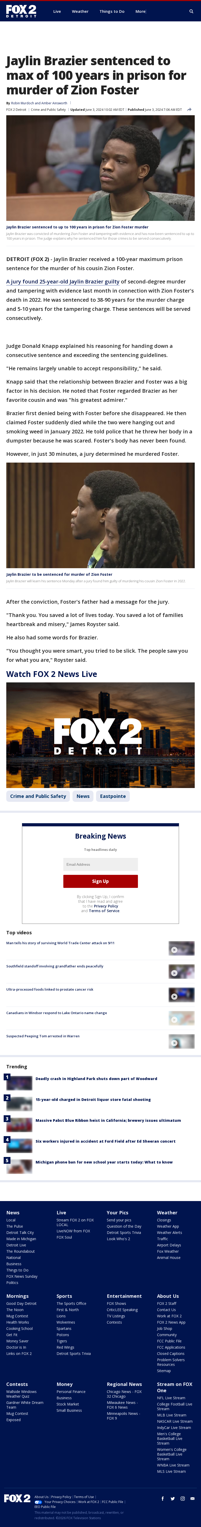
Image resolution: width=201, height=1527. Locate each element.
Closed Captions (171, 1353)
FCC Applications (171, 1347)
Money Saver (17, 1340)
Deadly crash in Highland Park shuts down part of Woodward (96, 1078)
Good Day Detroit (21, 1303)
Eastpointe (113, 796)
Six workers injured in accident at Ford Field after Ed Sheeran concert (106, 1141)
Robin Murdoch (22, 103)
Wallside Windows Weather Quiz (21, 1394)
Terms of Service (104, 910)
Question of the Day (124, 1226)
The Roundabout (20, 1251)
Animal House (169, 1257)
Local (10, 1219)
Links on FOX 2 (19, 1353)
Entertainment (124, 1296)
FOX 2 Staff (166, 1303)
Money (64, 1384)
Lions (61, 1315)
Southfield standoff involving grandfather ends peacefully (54, 966)
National (13, 1257)
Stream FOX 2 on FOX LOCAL (75, 1222)
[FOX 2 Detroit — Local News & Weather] (23, 11)
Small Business (69, 1410)
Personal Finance (71, 1391)
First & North (68, 1309)
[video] (182, 948)
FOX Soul (64, 1237)
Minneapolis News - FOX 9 (123, 1416)
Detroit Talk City (20, 1232)
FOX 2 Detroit (16, 109)
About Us (168, 1296)
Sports (64, 1296)
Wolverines (66, 1322)
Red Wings (65, 1347)
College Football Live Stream (174, 1406)
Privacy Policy (106, 906)
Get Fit (12, 1334)
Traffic (162, 1238)
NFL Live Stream (171, 1397)
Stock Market (68, 1404)
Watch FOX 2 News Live (51, 674)
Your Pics (117, 1212)
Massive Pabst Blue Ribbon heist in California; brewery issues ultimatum (108, 1120)
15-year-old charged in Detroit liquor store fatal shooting (93, 1099)
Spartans (64, 1328)
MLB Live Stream (171, 1415)
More (141, 11)
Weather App (168, 1226)
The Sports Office (71, 1303)
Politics (12, 1282)
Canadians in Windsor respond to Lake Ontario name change (56, 1012)
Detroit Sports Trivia (124, 1232)
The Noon (15, 1309)
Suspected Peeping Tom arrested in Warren (43, 1036)
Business (13, 1263)
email (192, 1498)
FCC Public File (169, 1340)
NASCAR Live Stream (175, 1421)
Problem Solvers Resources (171, 1362)
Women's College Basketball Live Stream (172, 1454)
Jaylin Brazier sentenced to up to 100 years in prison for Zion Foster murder (77, 227)
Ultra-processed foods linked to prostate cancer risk (49, 989)
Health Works (17, 1322)
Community (167, 1334)
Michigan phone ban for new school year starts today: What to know (104, 1162)
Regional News (124, 1384)
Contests (114, 1322)
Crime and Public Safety (48, 109)
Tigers (62, 1340)
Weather (167, 1212)
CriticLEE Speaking (122, 1309)
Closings (164, 1219)
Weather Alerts (169, 1232)
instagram (182, 1498)
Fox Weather (168, 1251)
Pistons (63, 1334)
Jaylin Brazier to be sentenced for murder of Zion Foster (59, 574)
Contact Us (166, 1309)
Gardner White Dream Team (24, 1405)
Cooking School (19, 1328)
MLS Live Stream (171, 1471)
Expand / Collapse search (191, 11)
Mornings (17, 1296)
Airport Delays (169, 1245)
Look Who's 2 (118, 1238)
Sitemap (164, 1370)
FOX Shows (116, 1303)
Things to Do (17, 1270)
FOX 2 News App (171, 1322)
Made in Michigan (21, 1238)
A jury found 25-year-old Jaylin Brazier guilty (63, 281)
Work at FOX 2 (169, 1315)
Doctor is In (16, 1347)
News (83, 796)
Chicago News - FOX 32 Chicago (124, 1394)
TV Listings (116, 1315)
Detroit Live (16, 1245)
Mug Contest (17, 1315)
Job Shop (164, 1328)
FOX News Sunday (21, 1276)
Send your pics (119, 1219)
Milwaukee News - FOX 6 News (122, 1405)
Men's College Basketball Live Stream (169, 1438)
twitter (173, 1498)
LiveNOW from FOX (73, 1230)
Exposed (13, 1419)
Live (61, 1212)
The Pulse (14, 1226)
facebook (163, 1498)
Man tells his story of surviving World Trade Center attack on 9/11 (60, 943)
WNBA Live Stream (173, 1465)
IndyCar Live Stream (174, 1427)
